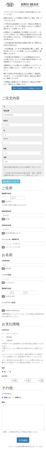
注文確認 (23, 440)
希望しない (7, 397)
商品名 (6, 121)
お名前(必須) (6, 261)
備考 (3, 402)
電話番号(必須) (6, 288)
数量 (5, 149)
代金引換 (9, 340)
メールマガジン (7, 394)
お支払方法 (5, 330)
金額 (5, 157)
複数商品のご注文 (10, 181)
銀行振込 (9, 337)
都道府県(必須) (6, 211)
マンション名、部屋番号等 (10, 239)
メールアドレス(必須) (8, 302)
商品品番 (6, 111)
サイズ (6, 139)
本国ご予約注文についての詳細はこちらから (27, 88)
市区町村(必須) (6, 225)
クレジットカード (12, 333)
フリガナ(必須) (6, 275)
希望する (18, 397)
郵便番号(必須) (6, 193)
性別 (3, 368)
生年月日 (4, 376)
